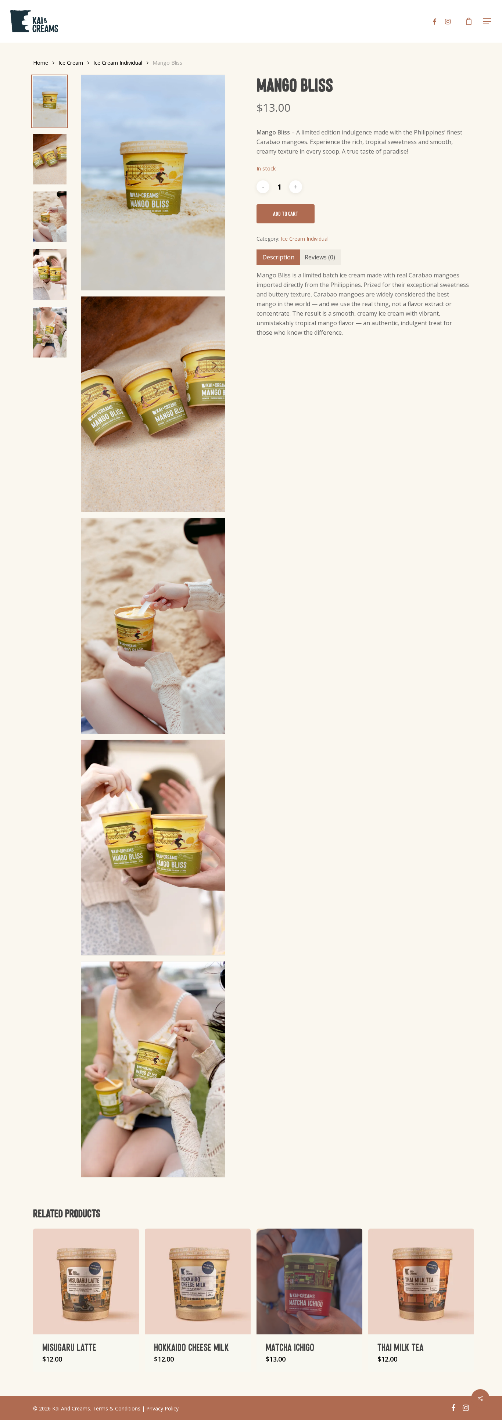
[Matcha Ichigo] (309, 1281)
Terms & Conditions (116, 1408)
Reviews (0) (320, 257)
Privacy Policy (162, 1408)
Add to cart (285, 214)
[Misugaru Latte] (86, 1281)
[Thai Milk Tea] (421, 1281)
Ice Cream (70, 62)
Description (278, 257)
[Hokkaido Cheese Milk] (198, 1281)
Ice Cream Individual (117, 62)
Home (40, 62)
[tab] (278, 257)
